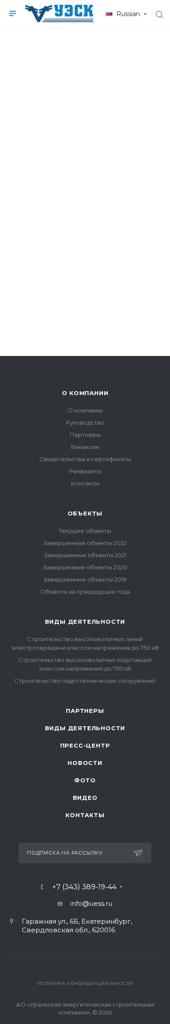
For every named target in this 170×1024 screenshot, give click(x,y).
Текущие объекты (85, 530)
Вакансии (85, 446)
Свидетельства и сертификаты (85, 458)
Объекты (85, 513)
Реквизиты (85, 471)
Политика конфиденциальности (85, 983)
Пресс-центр (85, 745)
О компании (85, 392)
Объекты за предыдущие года (85, 591)
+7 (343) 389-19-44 (84, 887)
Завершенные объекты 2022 (85, 542)
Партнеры (85, 434)
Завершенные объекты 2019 (85, 579)
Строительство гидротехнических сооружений (85, 680)
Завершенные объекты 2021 (85, 555)
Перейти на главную (85, 275)
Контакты (85, 483)
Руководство (85, 422)
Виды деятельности (85, 621)
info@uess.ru (91, 903)
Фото (85, 780)
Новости (85, 762)
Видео (85, 797)
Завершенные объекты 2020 (85, 567)
